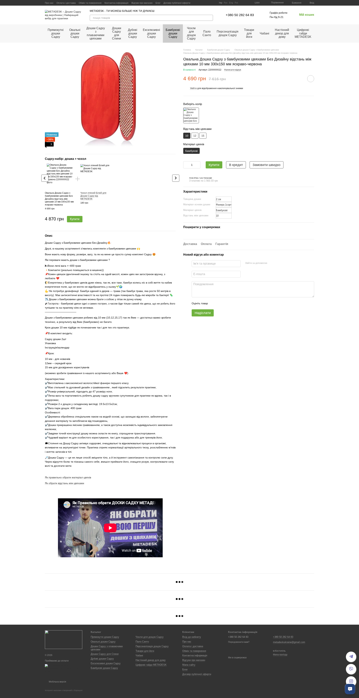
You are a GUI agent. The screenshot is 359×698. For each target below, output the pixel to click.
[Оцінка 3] (226, 303)
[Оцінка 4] (232, 303)
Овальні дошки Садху (74, 33)
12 (194, 135)
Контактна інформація (116, 3)
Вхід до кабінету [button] (191, 636)
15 (202, 135)
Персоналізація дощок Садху (227, 33)
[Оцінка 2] (220, 303)
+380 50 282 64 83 (240, 15)
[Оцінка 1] (214, 303)
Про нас (49, 3)
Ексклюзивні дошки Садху (151, 33)
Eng (231, 3)
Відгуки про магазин (142, 3)
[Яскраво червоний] (191, 115)
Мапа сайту (188, 664)
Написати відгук (232, 69)
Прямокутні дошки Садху (56, 33)
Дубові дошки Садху (132, 33)
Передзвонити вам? (238, 642)
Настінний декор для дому (282, 33)
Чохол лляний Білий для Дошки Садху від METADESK (93, 196)
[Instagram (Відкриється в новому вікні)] (195, 2)
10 (217, 215)
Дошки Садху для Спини (116, 33)
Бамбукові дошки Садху (173, 33)
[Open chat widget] (350, 689)
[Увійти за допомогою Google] (277, 263)
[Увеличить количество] (197, 164)
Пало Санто (206, 33)
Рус (226, 3)
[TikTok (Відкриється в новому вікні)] (200, 2)
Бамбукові (222, 210)
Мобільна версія (57, 681)
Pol (236, 3)
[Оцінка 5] (238, 303)
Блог (158, 3)
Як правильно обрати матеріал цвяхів (68, 477)
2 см (218, 199)
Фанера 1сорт (223, 204)
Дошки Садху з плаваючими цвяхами (95, 33)
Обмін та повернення (90, 3)
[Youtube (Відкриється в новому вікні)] (204, 2)
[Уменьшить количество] (186, 164)
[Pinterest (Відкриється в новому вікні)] (213, 2)
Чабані (264, 33)
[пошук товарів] (210, 18)
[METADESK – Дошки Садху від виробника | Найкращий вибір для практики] (63, 639)
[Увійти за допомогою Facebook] (271, 263)
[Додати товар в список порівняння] (300, 78)
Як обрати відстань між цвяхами (64, 483)
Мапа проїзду (280, 654)
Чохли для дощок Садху (191, 33)
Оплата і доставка (66, 3)
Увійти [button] (193, 88)
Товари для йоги (249, 33)
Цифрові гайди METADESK (303, 33)
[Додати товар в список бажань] (310, 78)
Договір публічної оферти (176, 3)
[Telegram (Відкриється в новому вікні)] (209, 2)
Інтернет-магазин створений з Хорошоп (63, 690)
